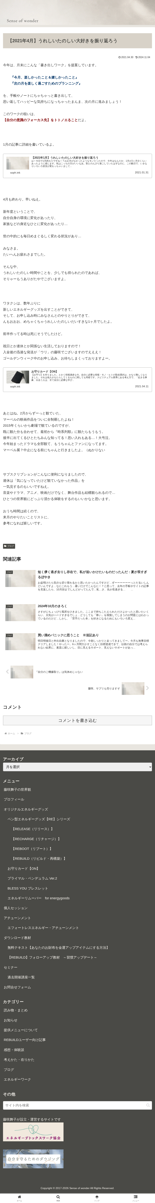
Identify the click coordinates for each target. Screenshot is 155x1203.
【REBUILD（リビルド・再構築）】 (39, 858)
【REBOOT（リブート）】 (32, 849)
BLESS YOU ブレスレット (28, 888)
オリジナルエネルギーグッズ (26, 809)
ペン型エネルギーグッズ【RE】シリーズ (39, 819)
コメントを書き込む (77, 720)
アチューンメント (17, 918)
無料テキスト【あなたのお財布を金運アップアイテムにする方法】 (59, 947)
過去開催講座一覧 (21, 977)
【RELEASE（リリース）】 (32, 829)
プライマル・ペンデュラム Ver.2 (32, 878)
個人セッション (16, 908)
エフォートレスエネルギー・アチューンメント (43, 928)
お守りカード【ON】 (24, 868)
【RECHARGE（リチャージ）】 (36, 839)
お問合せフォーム (17, 987)
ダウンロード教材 (17, 938)
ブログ (10, 546)
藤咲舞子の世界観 (17, 789)
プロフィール (14, 799)
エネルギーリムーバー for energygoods (39, 898)
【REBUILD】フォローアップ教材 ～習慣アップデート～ (52, 957)
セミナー (10, 967)
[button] (148, 1105)
